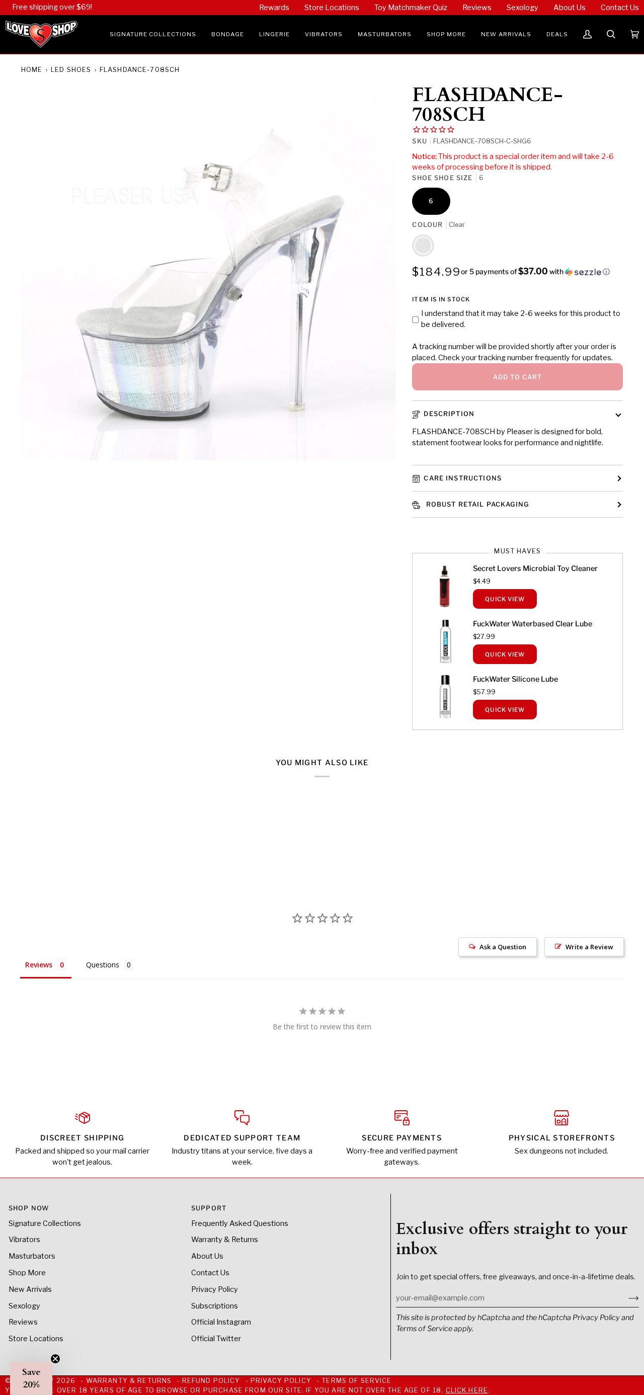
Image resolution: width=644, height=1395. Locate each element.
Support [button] (208, 1208)
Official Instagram (221, 1322)
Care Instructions (463, 478)
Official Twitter (216, 1338)
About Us (207, 1256)
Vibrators (24, 1239)
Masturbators (32, 1256)
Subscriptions (214, 1305)
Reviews (23, 1322)
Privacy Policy (596, 1317)
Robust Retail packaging (476, 504)
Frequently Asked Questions (239, 1223)
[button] (153, 34)
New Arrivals (30, 1289)
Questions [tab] (102, 964)
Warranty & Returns (224, 1239)
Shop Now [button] (29, 1208)
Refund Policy (211, 1380)
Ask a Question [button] (502, 946)
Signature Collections (45, 1223)
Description (449, 414)
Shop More (27, 1272)
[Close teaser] (55, 1359)
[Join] (625, 1298)
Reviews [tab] (38, 964)
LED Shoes (71, 69)
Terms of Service (424, 1328)
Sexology (24, 1305)
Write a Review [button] (589, 946)
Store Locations (36, 1338)
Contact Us (210, 1272)
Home (32, 69)
